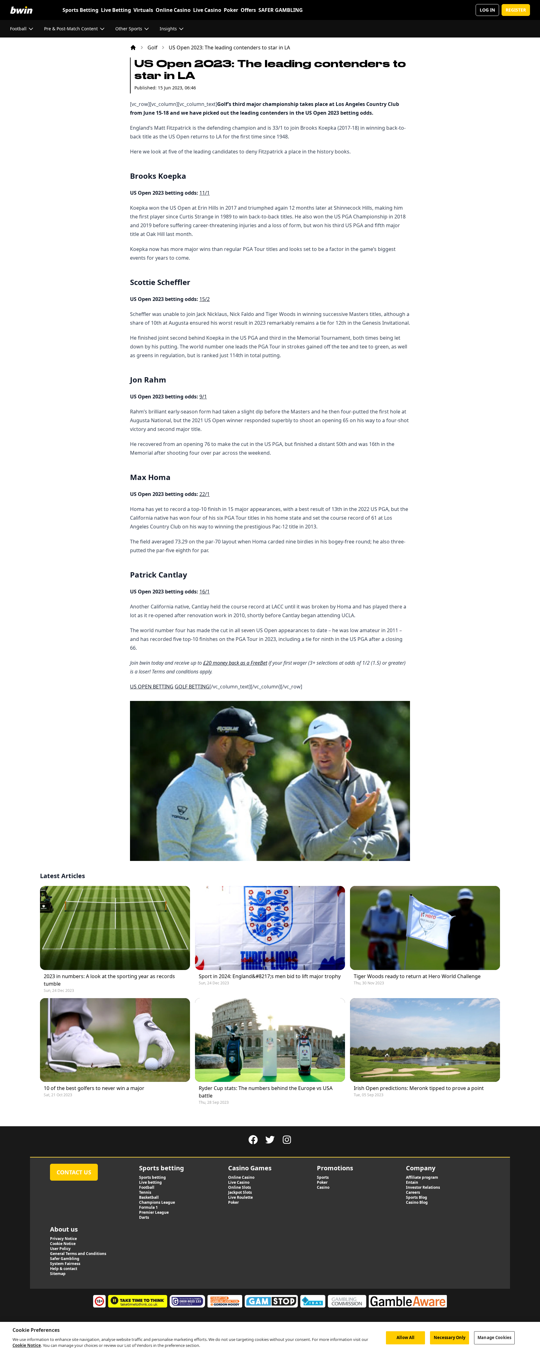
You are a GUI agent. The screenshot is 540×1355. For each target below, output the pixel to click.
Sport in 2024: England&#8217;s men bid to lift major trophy (270, 976)
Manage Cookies (494, 1337)
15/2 (204, 299)
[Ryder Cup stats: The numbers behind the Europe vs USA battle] (270, 1040)
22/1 (204, 494)
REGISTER (516, 10)
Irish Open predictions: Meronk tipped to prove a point (419, 1088)
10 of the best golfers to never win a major (94, 1088)
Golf (153, 47)
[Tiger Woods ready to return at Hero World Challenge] (425, 928)
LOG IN (487, 10)
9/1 (203, 396)
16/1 (204, 591)
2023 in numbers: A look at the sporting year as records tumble (109, 980)
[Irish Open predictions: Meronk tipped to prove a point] (425, 1040)
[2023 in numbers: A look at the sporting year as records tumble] (115, 928)
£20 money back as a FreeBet (235, 662)
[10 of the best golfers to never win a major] (115, 1040)
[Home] (133, 47)
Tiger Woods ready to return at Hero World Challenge (417, 976)
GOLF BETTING (192, 686)
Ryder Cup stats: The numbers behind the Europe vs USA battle (265, 1092)
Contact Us (74, 1172)
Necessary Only (450, 1337)
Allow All (405, 1337)
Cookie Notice (26, 1345)
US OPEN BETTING (151, 686)
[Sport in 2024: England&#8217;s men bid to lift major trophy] (270, 928)
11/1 (204, 192)
